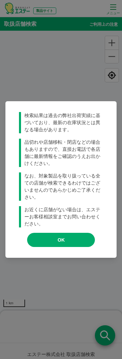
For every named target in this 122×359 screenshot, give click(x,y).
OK (61, 240)
